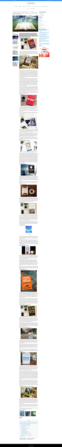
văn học (28, 8)
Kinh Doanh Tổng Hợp (45, 6)
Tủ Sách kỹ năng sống (41, 15)
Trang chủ (15, 6)
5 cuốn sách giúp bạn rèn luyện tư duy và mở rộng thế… (27, 413)
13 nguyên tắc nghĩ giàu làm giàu (23, 438)
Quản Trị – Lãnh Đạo (29, 6)
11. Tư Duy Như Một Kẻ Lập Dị (24, 432)
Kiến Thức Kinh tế (38, 6)
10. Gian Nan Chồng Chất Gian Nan (25, 431)
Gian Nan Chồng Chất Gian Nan (23, 439)
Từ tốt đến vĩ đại (22, 94)
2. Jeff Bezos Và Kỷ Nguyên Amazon (25, 425)
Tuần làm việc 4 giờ (22, 225)
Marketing (23, 6)
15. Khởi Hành (23, 434)
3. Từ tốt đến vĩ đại (23, 426)
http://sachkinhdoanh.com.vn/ (22, 409)
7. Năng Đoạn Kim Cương (24, 429)
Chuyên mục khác (32, 8)
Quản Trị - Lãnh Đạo (29, 11)
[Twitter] (14, 0)
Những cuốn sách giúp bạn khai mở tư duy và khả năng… (33, 413)
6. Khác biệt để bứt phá (24, 428)
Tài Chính (34, 6)
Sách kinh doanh (31, 2)
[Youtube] (15, 0)
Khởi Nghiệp (19, 6)
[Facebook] (13, 0)
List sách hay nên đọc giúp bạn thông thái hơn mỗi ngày (22, 413)
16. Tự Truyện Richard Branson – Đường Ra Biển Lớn (27, 435)
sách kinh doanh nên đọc (29, 439)
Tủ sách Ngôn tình (41, 14)
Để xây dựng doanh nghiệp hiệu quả (31, 438)
